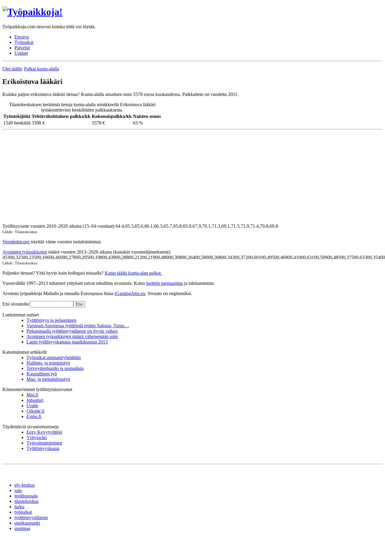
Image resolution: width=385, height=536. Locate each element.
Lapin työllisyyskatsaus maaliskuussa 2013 (67, 341)
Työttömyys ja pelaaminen (51, 320)
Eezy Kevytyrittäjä (44, 432)
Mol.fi (32, 394)
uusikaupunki (27, 522)
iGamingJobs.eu (130, 293)
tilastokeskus (26, 501)
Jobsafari (34, 400)
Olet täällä (12, 68)
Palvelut (22, 47)
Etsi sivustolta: (16, 304)
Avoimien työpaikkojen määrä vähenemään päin (72, 336)
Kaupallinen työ (41, 373)
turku (19, 506)
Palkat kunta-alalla (41, 68)
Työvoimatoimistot (44, 442)
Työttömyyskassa (42, 448)
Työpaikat (23, 42)
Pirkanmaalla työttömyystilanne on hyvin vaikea (72, 331)
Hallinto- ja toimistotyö (48, 362)
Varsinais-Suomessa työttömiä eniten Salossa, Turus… (77, 325)
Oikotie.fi (35, 411)
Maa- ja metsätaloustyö (48, 379)
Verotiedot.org (15, 241)
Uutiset (21, 53)
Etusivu (21, 36)
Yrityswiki (36, 437)
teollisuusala (26, 495)
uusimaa (22, 528)
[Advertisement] (182, 176)
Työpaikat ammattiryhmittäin (53, 357)
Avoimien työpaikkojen (24, 251)
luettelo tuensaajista (164, 283)
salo (18, 490)
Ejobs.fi (33, 416)
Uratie (32, 405)
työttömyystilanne (31, 517)
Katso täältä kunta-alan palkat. (133, 273)
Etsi (79, 304)
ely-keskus (24, 485)
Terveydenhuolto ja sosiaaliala (55, 368)
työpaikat (23, 512)
